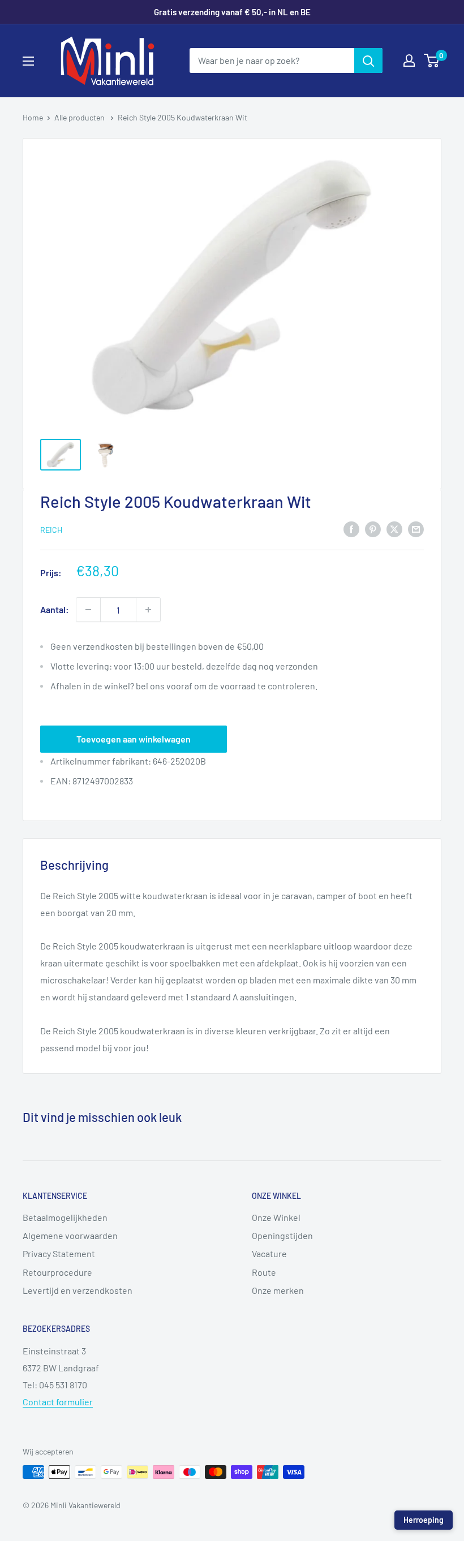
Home (33, 117)
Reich (51, 529)
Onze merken (278, 1290)
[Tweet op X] (394, 528)
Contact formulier (58, 1401)
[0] (432, 60)
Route (264, 1272)
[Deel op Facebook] (351, 528)
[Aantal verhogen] (148, 609)
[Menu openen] (28, 61)
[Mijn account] (409, 60)
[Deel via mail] (416, 528)
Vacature (269, 1253)
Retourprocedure (57, 1272)
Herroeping (423, 1520)
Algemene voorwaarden (70, 1235)
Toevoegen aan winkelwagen (133, 738)
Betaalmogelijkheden (65, 1217)
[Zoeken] (368, 60)
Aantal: (54, 609)
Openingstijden (282, 1235)
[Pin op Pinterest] (373, 528)
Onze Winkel (276, 1217)
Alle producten (80, 117)
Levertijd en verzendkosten (77, 1290)
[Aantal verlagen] (88, 609)
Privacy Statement (59, 1253)
